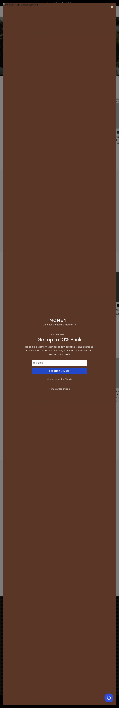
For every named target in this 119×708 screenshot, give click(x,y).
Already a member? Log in (59, 379)
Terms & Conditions (59, 388)
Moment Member (47, 346)
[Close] (112, 7)
